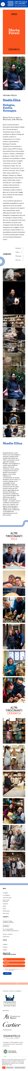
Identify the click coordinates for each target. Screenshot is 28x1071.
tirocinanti (5, 901)
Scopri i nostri (6, 900)
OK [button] (3, 1067)
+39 (9, 929)
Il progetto (5, 892)
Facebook (5, 947)
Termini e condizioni (8, 934)
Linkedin (5, 949)
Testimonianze (6, 911)
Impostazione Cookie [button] (20, 1067)
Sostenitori (5, 903)
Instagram (5, 944)
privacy (19, 969)
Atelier (4, 906)
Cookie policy (6, 936)
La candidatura (6, 895)
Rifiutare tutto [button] (10, 1067)
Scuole (4, 908)
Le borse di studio (7, 897)
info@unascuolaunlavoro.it (12, 930)
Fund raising (6, 913)
